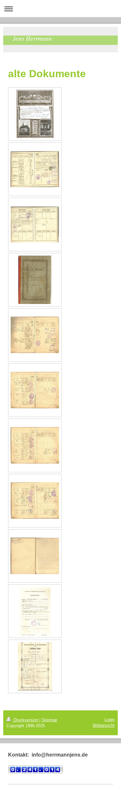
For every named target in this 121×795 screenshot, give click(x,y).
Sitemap (49, 719)
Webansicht (104, 725)
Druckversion (25, 719)
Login (110, 719)
